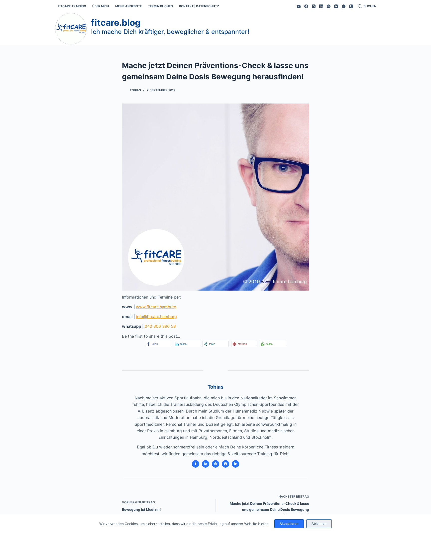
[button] (158, 344)
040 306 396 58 (160, 326)
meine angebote (128, 6)
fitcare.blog (115, 22)
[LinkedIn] (321, 6)
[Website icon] (215, 464)
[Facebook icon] (195, 464)
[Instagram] (314, 6)
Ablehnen (319, 524)
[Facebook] (306, 6)
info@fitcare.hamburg (156, 316)
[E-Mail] (299, 6)
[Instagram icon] (225, 464)
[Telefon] (351, 6)
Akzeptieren (289, 524)
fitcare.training (72, 6)
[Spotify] (328, 6)
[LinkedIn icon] (205, 464)
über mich (100, 6)
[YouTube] (336, 6)
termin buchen (160, 6)
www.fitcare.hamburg (156, 306)
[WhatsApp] (343, 6)
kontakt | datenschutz (199, 6)
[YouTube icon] (235, 464)
